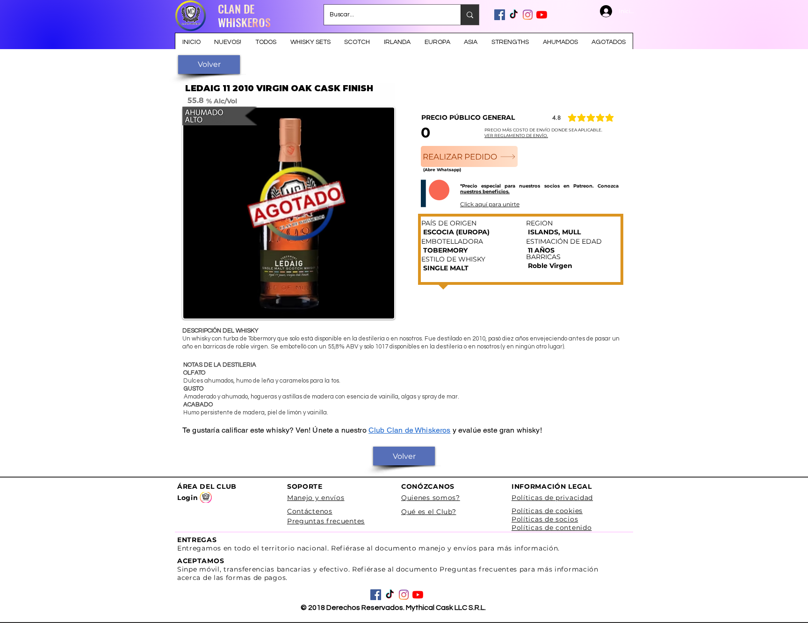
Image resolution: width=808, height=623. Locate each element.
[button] (209, 64)
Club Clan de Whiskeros (409, 430)
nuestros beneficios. (485, 191)
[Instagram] (527, 14)
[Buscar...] (470, 15)
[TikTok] (513, 14)
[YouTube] (541, 14)
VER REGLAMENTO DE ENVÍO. (516, 135)
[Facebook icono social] (499, 14)
